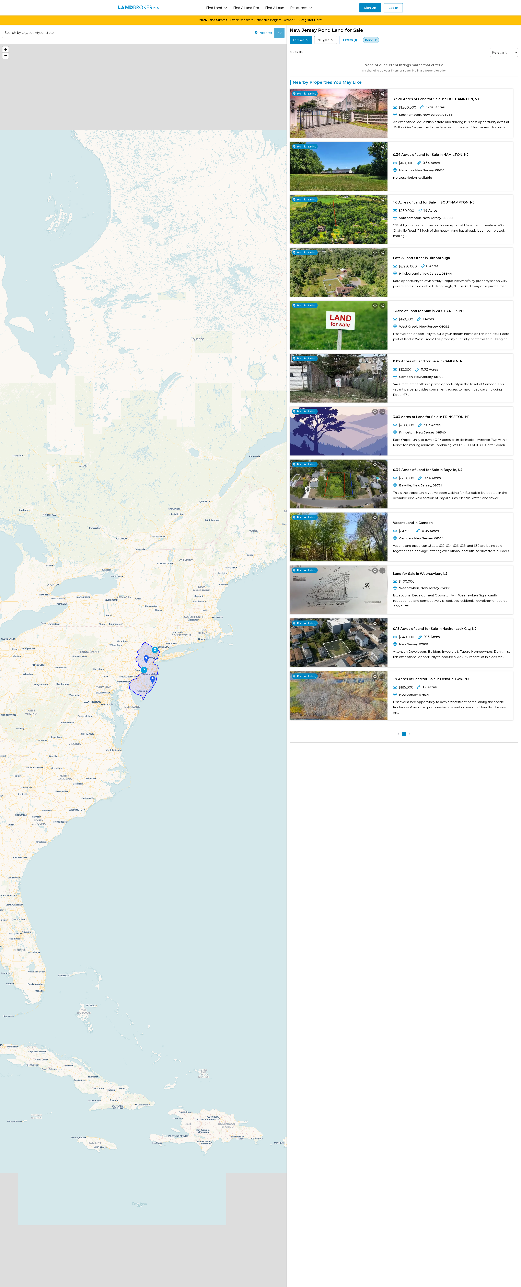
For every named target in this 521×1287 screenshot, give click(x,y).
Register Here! (311, 20)
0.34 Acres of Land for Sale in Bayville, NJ (427, 470)
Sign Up (370, 8)
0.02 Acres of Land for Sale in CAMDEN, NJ (428, 361)
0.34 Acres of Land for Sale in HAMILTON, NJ (430, 155)
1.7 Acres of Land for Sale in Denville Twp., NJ (431, 679)
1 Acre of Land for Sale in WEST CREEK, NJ (428, 311)
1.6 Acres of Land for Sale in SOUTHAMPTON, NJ (433, 202)
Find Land (214, 8)
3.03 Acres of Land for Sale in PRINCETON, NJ (431, 417)
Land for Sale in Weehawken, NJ (420, 574)
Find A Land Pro (246, 8)
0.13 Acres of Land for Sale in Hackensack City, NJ (434, 629)
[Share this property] (382, 94)
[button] (155, 650)
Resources (298, 8)
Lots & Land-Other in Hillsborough (421, 258)
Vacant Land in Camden (413, 523)
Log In (393, 8)
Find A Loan (274, 8)
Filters (350, 40)
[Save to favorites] (375, 94)
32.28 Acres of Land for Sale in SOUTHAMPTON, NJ (436, 99)
